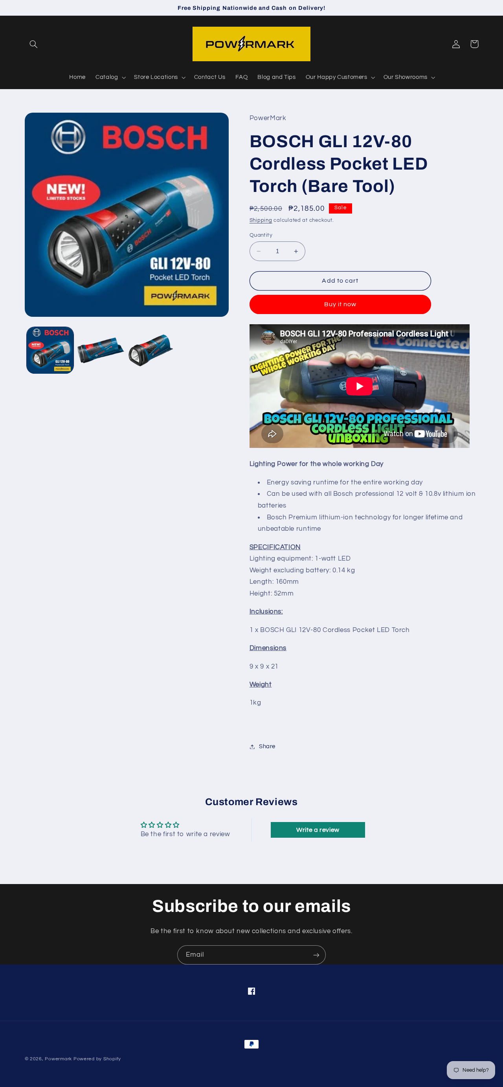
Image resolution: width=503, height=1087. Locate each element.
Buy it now (340, 304)
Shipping (261, 220)
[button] (34, 44)
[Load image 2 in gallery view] (100, 350)
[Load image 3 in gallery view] (152, 350)
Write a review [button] (318, 830)
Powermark (58, 1059)
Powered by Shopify (97, 1059)
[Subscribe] (316, 955)
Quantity (261, 235)
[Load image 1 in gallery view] (50, 350)
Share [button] (267, 746)
